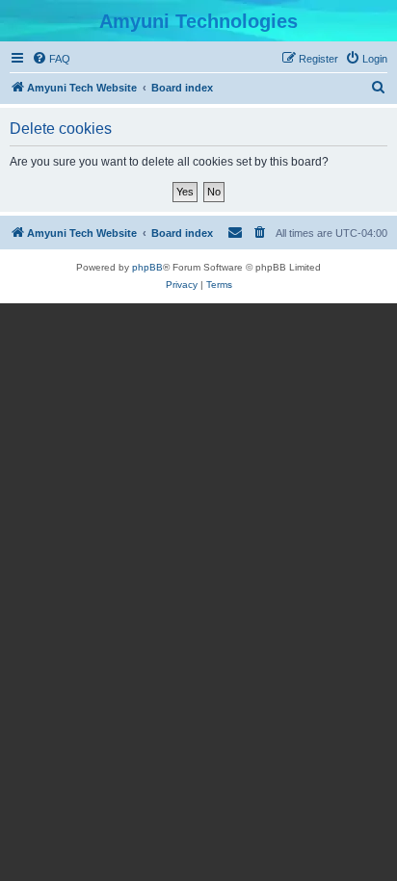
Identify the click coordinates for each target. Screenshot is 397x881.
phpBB (147, 267)
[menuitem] (51, 58)
